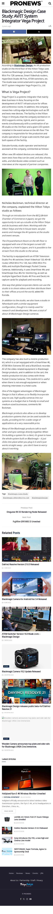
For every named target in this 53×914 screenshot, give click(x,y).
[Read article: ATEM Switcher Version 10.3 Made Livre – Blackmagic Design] (26, 619)
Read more (10, 810)
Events (35, 873)
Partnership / (25, 880)
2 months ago (8, 675)
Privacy (40, 880)
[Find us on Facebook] (20, 899)
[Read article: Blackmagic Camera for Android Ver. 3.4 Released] (26, 584)
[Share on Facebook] (14, 32)
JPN (42, 873)
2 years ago (6, 26)
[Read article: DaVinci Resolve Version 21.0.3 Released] (26, 549)
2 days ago (7, 568)
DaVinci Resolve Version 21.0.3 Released (20, 564)
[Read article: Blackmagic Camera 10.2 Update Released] (26, 656)
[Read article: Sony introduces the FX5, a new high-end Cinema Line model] (7, 840)
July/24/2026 (26, 797)
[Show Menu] (3, 3)
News (6, 559)
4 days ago (7, 602)
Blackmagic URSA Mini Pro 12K (16, 498)
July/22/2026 (19, 855)
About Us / (15, 880)
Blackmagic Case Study (18, 494)
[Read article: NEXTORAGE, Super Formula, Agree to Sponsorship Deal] (7, 851)
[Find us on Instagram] (27, 899)
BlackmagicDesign (40, 498)
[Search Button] (49, 3)
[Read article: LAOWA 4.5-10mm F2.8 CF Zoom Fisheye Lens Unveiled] (7, 819)
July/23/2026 (19, 831)
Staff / (34, 880)
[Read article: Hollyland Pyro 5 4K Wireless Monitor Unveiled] (26, 778)
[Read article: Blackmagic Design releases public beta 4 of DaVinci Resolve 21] (26, 691)
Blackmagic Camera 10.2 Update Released (21, 671)
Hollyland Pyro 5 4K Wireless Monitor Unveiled (23, 793)
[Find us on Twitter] (24, 899)
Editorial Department (11, 797)
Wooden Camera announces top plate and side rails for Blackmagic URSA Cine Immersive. (26, 745)
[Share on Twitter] (39, 32)
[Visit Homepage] (26, 3)
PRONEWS (27, 894)
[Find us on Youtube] (30, 899)
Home (11, 873)
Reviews (19, 873)
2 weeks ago (7, 640)
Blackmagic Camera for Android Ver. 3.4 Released (24, 599)
